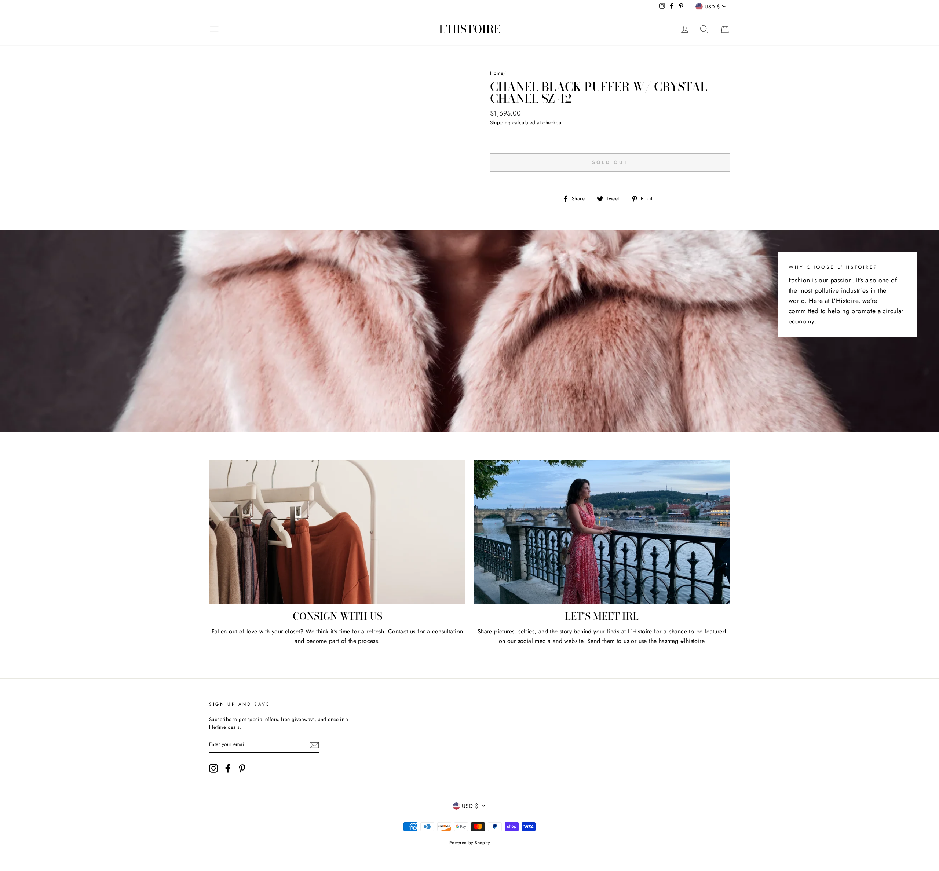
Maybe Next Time (469, 466)
